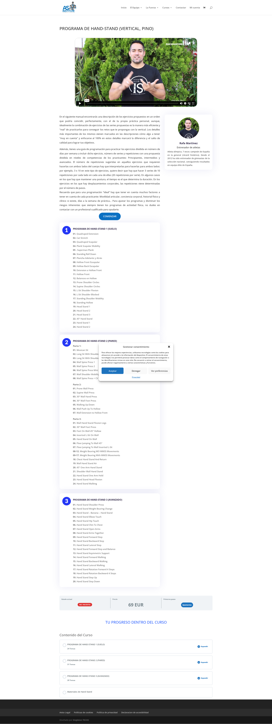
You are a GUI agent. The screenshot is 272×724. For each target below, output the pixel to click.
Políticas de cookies (83, 712)
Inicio (124, 8)
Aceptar (113, 370)
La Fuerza (151, 8)
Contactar (181, 8)
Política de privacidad (107, 712)
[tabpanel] (136, 331)
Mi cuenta (195, 8)
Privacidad (136, 377)
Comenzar (109, 216)
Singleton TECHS (81, 720)
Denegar (136, 370)
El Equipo (134, 8)
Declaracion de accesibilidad (135, 712)
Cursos (165, 8)
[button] (169, 346)
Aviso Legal (65, 712)
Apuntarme (187, 605)
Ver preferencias (159, 370)
